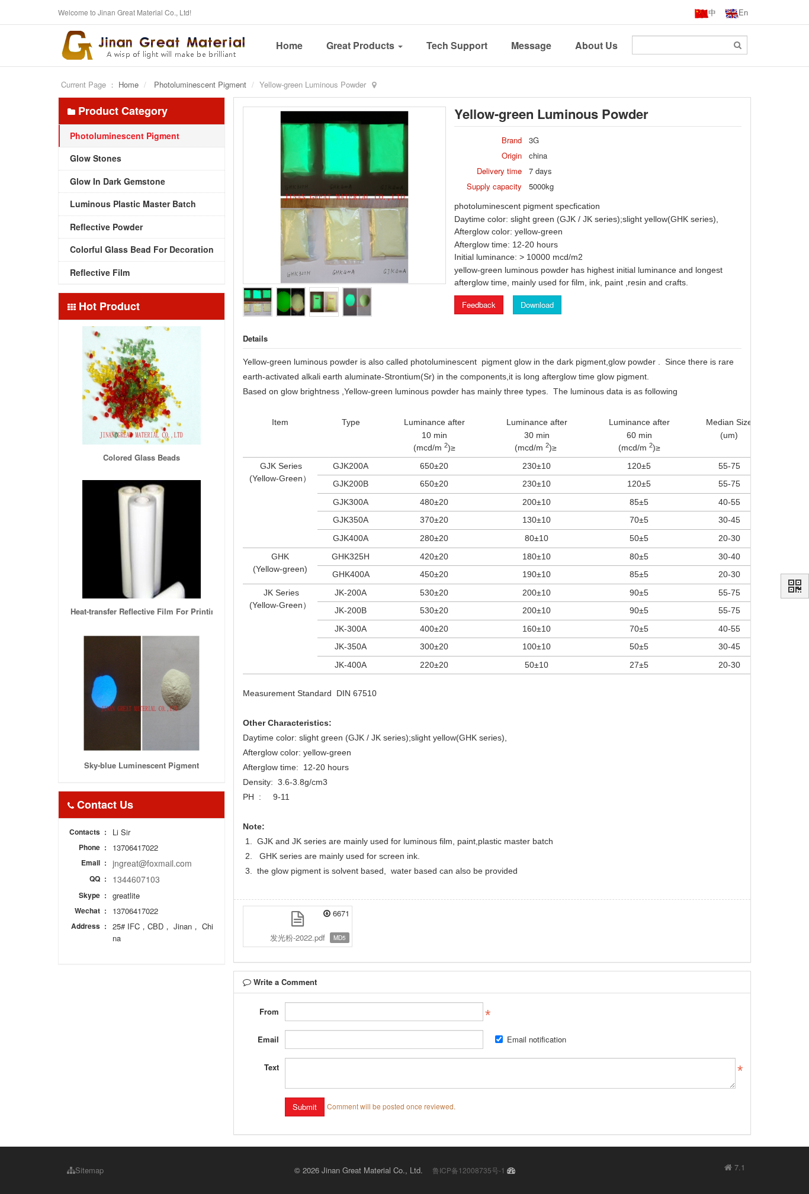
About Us (596, 45)
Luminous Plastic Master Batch (132, 204)
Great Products (361, 45)
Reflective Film (99, 272)
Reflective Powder (105, 227)
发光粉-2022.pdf (297, 937)
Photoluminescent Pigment (200, 84)
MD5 (339, 938)
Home (289, 45)
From (269, 1011)
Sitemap (89, 1170)
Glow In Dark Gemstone (116, 181)
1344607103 (136, 879)
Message (531, 45)
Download (537, 304)
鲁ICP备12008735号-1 (468, 1170)
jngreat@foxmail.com (152, 863)
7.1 (734, 1167)
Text (271, 1067)
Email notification (536, 1039)
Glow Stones (94, 158)
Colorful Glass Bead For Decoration (141, 249)
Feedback (479, 304)
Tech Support (456, 45)
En (743, 12)
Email (268, 1039)
